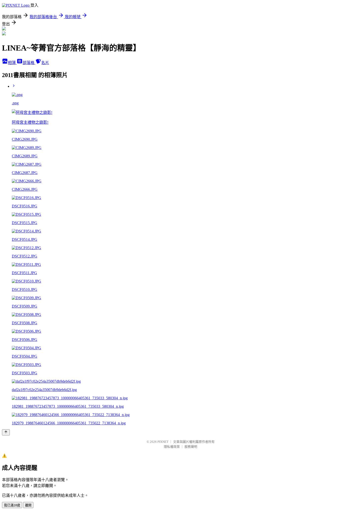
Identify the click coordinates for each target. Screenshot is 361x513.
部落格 (29, 63)
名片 (45, 63)
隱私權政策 (172, 446)
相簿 (12, 63)
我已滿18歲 (12, 505)
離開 (28, 505)
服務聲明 (190, 446)
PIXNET (162, 442)
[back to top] (6, 432)
